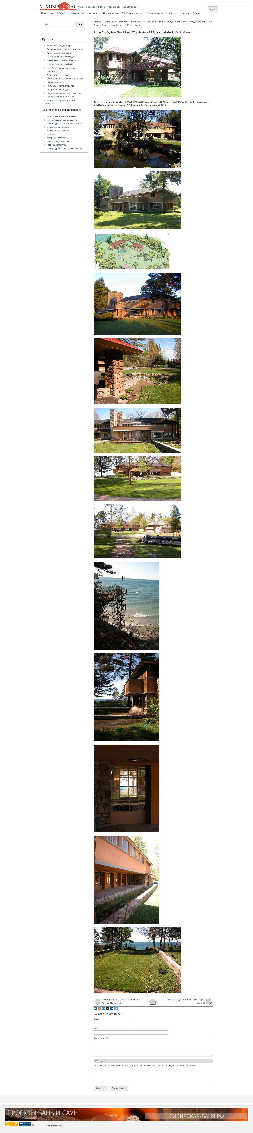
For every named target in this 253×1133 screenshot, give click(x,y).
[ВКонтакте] (95, 1008)
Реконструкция (54, 82)
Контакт (196, 13)
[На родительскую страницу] (153, 1001)
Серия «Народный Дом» (60, 64)
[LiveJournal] (111, 1008)
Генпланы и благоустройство (60, 86)
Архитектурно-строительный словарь (64, 148)
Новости (185, 13)
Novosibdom (47, 13)
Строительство (110, 13)
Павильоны (52, 71)
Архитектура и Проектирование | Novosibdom (108, 6)
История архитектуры (57, 138)
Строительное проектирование (62, 116)
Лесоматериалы (155, 13)
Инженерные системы (132, 13)
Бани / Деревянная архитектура (62, 68)
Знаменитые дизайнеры (58, 130)
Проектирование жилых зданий (62, 120)
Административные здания (60, 53)
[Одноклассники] (99, 1008)
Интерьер (51, 134)
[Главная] (58, 5)
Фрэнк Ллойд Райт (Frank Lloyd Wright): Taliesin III (186, 1001)
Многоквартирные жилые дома (61, 56)
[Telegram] (116, 1008)
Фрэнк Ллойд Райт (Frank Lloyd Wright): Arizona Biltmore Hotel (121, 1001)
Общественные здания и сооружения (65, 49)
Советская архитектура (58, 141)
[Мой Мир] (103, 1008)
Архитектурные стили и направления (64, 123)
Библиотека (62, 13)
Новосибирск (93, 13)
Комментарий (101, 1038)
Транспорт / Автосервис (58, 75)
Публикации (172, 13)
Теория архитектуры (56, 145)
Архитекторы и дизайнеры (59, 46)
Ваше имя (98, 1019)
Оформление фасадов (58, 89)
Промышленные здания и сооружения (65, 78)
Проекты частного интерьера (61, 96)
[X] (107, 1008)
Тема (96, 1028)
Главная (97, 21)
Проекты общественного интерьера (64, 93)
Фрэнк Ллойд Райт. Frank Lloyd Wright (162, 21)
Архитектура (77, 13)
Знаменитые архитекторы (59, 127)
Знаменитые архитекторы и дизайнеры (122, 21)
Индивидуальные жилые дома (61, 60)
